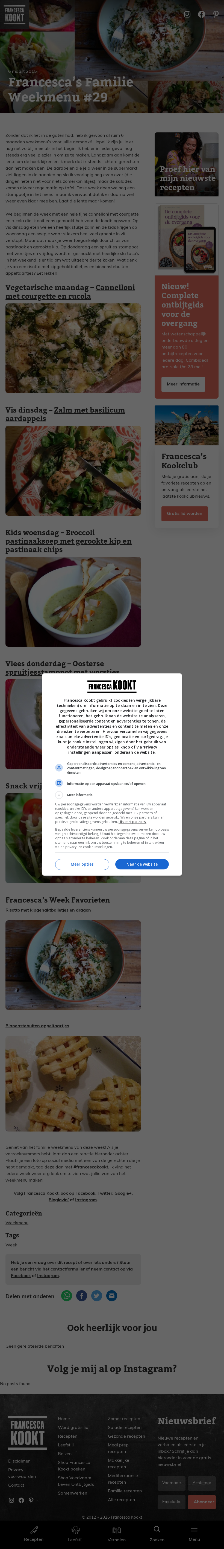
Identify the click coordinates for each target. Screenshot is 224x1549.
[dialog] (112, 774)
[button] (112, 795)
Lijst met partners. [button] (132, 821)
